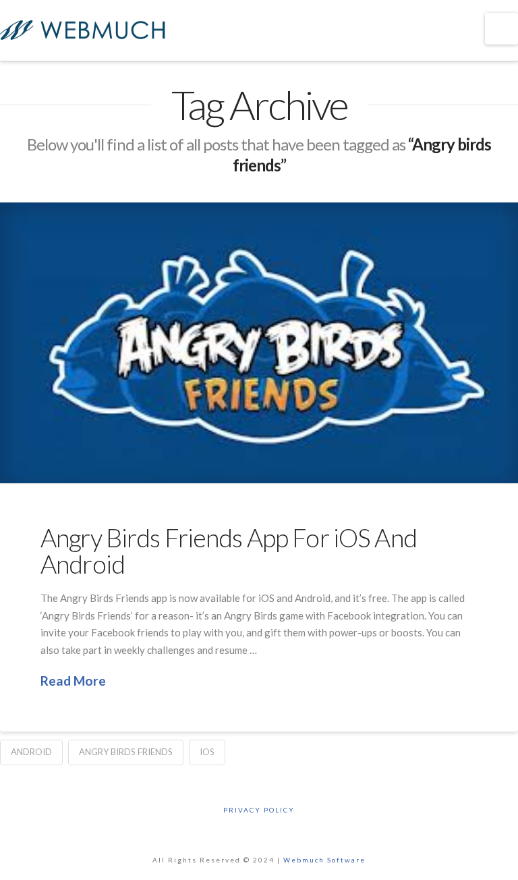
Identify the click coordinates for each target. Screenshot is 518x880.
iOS (207, 751)
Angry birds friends (126, 751)
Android (31, 751)
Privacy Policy (259, 810)
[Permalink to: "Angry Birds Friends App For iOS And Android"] (259, 342)
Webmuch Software (324, 860)
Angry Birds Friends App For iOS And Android (228, 550)
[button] (501, 29)
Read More (73, 680)
